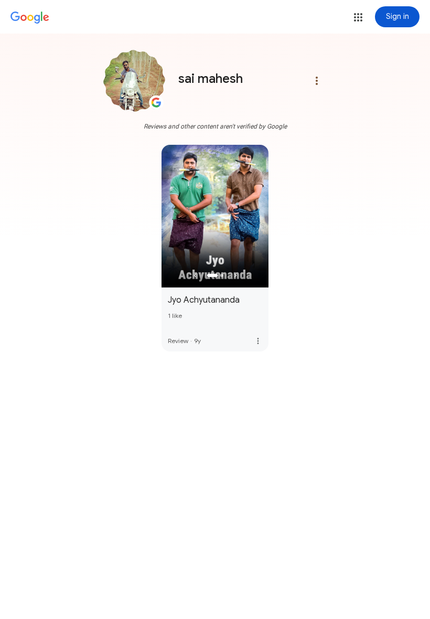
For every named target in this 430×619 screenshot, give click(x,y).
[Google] (29, 18)
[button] (358, 17)
